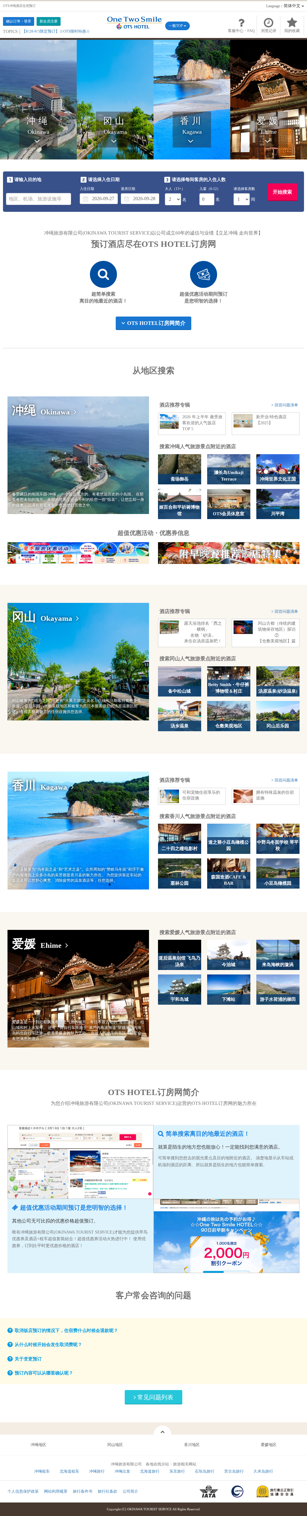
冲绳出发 (122, 1471)
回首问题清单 (286, 405)
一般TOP (176, 26)
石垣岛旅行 (204, 1471)
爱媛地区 (268, 1444)
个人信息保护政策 (23, 1491)
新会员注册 (49, 21)
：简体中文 (284, 6)
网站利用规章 (55, 1491)
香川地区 (192, 1444)
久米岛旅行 (263, 1471)
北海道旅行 (149, 1471)
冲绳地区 (38, 1444)
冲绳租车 (42, 1471)
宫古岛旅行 (234, 1471)
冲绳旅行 (97, 1471)
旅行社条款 (107, 1491)
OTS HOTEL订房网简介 (156, 323)
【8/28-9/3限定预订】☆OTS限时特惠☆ (56, 31)
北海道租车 (69, 1471)
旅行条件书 (82, 1491)
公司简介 (130, 1491)
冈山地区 (115, 1444)
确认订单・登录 (18, 21)
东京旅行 (177, 1471)
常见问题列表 (155, 1397)
